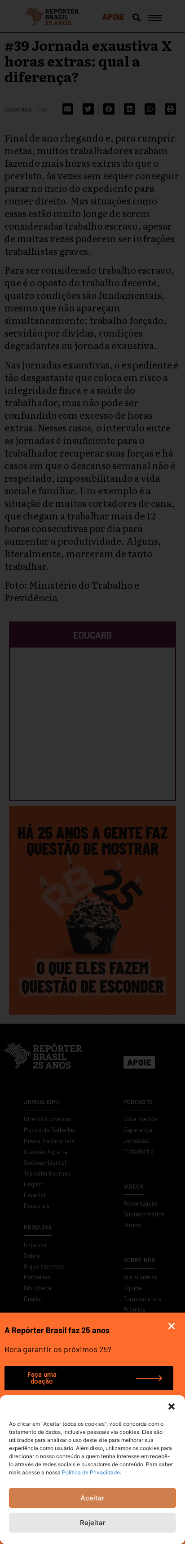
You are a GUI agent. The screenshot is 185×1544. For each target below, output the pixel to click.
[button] (171, 1406)
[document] (92, 772)
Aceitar (92, 1498)
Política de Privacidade (91, 1472)
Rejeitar (93, 1522)
